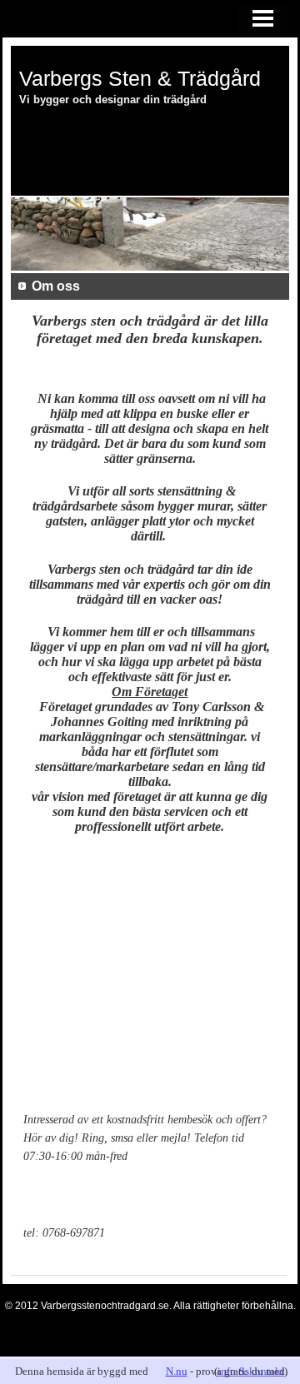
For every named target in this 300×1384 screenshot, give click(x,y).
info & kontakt (251, 1371)
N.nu (177, 1371)
